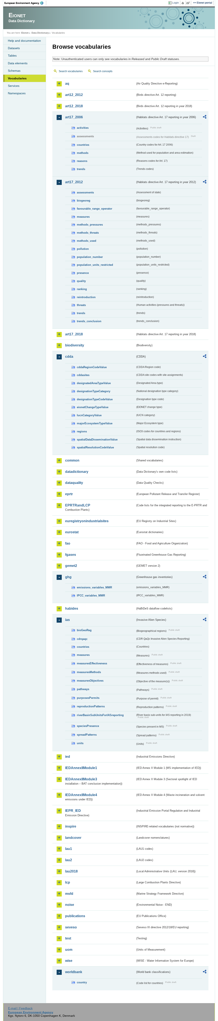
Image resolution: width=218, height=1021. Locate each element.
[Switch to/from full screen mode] (188, 3)
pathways (83, 689)
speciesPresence (88, 726)
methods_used (86, 240)
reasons (82, 161)
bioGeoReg (84, 630)
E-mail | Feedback (20, 1008)
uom (68, 949)
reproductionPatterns (91, 706)
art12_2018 (74, 106)
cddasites (83, 375)
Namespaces (17, 93)
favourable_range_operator (94, 208)
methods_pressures (90, 224)
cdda (69, 356)
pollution (83, 248)
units (80, 743)
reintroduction (86, 297)
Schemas (14, 70)
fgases (70, 554)
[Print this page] (183, 3)
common (72, 460)
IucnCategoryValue (89, 415)
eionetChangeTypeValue (92, 407)
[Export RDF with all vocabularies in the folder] (204, 117)
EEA (25, 3)
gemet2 (71, 566)
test (68, 938)
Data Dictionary (40, 32)
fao (67, 543)
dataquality (74, 483)
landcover (73, 837)
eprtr (69, 494)
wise (68, 960)
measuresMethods (89, 672)
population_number (90, 257)
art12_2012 (74, 95)
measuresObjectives (90, 680)
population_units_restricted (95, 264)
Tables (12, 55)
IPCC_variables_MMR (91, 595)
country (82, 982)
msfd (69, 893)
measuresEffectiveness (92, 663)
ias (67, 620)
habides (71, 608)
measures (83, 216)
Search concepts (102, 71)
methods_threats (88, 232)
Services (13, 85)
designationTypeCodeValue (95, 399)
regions (82, 431)
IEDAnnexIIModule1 (81, 768)
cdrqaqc (82, 639)
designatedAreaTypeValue (94, 383)
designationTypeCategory (93, 391)
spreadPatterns (87, 734)
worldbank (73, 972)
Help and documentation (24, 40)
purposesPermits (88, 697)
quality (81, 281)
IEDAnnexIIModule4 (81, 795)
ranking (82, 289)
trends (81, 169)
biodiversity (74, 345)
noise (69, 905)
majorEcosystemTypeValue (94, 423)
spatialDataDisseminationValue (97, 439)
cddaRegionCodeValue (92, 367)
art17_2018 (74, 334)
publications (75, 916)
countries (83, 144)
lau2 (68, 860)
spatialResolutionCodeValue (95, 447)
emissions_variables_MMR (94, 587)
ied (67, 756)
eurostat (72, 532)
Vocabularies (17, 78)
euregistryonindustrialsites (87, 521)
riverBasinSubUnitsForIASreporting (100, 715)
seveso (71, 927)
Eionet (25, 32)
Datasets (14, 48)
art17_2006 (74, 117)
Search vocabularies (71, 71)
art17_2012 (74, 182)
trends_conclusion (89, 321)
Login (175, 2)
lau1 (68, 849)
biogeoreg (83, 200)
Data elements (17, 63)
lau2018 (71, 871)
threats (81, 305)
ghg (68, 577)
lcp (67, 882)
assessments (85, 192)
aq (67, 83)
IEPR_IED (73, 810)
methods (82, 152)
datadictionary (76, 471)
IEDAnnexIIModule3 (81, 779)
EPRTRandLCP (77, 505)
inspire (70, 826)
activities (83, 127)
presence (83, 273)
